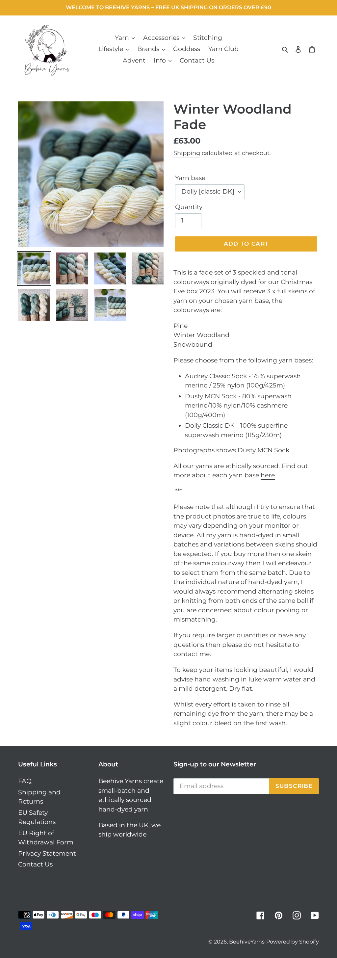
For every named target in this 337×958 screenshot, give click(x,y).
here (268, 475)
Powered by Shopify (292, 942)
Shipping (186, 153)
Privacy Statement (47, 853)
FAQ (25, 781)
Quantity (188, 207)
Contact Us (35, 864)
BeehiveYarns (247, 942)
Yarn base (190, 178)
